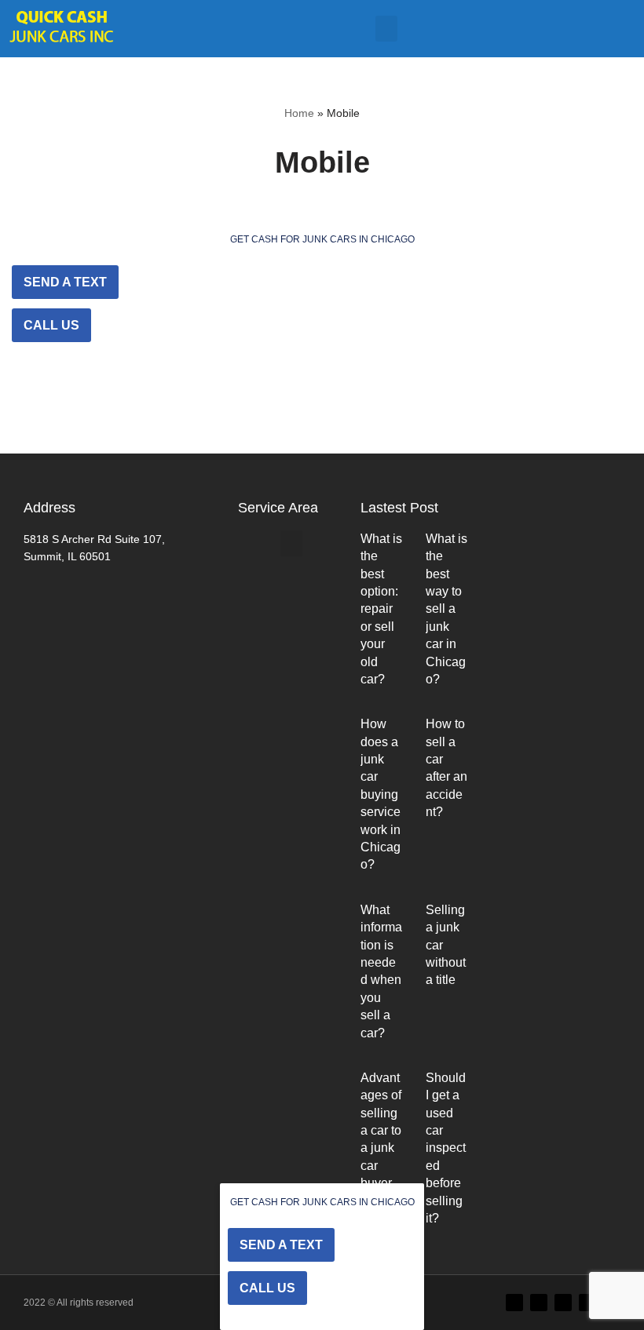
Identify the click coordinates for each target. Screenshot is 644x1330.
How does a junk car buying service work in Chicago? (380, 794)
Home (299, 113)
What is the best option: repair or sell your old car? (381, 609)
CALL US (51, 325)
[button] (386, 29)
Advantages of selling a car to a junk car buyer (380, 1130)
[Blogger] (587, 1302)
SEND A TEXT (65, 282)
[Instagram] (563, 1302)
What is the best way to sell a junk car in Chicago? (446, 609)
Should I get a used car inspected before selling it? (446, 1148)
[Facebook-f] (538, 1302)
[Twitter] (514, 1302)
